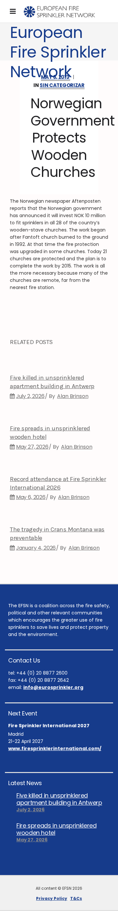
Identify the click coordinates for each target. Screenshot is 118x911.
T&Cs (76, 898)
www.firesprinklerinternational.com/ (54, 748)
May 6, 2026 (31, 497)
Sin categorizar (62, 85)
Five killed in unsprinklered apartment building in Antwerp (59, 799)
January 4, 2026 (36, 548)
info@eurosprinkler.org (53, 687)
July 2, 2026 (30, 396)
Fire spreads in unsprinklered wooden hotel (56, 829)
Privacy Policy (51, 898)
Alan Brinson (72, 396)
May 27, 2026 (32, 447)
